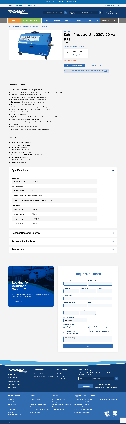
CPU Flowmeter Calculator (82, 412)
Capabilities (11, 402)
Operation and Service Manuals (83, 399)
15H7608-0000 (15, 157)
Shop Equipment (35, 402)
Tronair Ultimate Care (58, 399)
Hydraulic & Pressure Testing (98, 327)
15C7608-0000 (15, 145)
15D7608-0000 (15, 147)
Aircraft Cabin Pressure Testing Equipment (25, 26)
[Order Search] (100, 12)
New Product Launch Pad (38, 404)
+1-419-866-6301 (13, 378)
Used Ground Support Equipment (40, 409)
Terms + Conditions (33, 422)
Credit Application (35, 412)
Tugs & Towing (70, 329)
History (10, 407)
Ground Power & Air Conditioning (99, 331)
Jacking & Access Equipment (74, 327)
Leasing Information (58, 409)
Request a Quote (97, 65)
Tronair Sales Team (40, 374)
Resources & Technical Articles (83, 409)
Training (54, 402)
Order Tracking (72, 13)
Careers (10, 412)
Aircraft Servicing (95, 329)
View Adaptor (106, 70)
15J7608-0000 (15, 160)
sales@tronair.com (13, 381)
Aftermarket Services (72, 333)
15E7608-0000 (15, 150)
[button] (14, 20)
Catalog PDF (85, 386)
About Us (11, 399)
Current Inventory (35, 407)
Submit (88, 346)
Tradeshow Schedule (14, 414)
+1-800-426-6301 (114, 13)
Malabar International (63, 374)
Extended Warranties (58, 407)
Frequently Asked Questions (108, 399)
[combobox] (55, 12)
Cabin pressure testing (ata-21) (74, 46)
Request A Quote (35, 399)
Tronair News (12, 404)
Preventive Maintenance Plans (61, 404)
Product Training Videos (81, 404)
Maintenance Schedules (81, 407)
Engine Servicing (70, 331)
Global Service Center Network (43, 376)
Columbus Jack (62, 379)
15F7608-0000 (15, 152)
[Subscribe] (116, 378)
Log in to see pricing (76, 65)
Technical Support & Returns (82, 402)
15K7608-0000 (15, 162)
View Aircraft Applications (74, 55)
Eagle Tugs (60, 376)
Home (9, 26)
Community (11, 409)
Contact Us (18, 301)
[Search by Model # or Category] (65, 12)
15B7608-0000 (15, 143)
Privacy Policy (23, 422)
